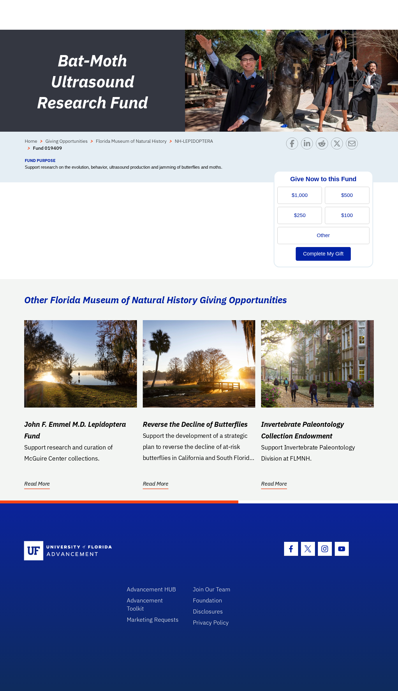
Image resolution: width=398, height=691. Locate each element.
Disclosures (208, 611)
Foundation (207, 600)
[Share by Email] (353, 147)
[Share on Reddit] (323, 147)
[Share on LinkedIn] (308, 147)
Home (31, 141)
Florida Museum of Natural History (131, 141)
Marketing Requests (153, 619)
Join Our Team (211, 589)
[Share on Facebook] (293, 147)
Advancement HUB (151, 589)
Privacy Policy (211, 622)
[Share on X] (338, 147)
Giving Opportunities (66, 141)
